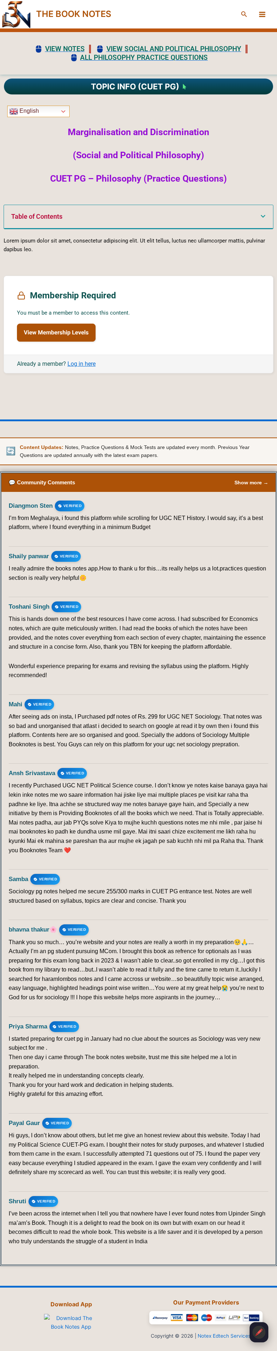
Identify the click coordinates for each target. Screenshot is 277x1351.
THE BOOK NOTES (73, 14)
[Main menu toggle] (262, 14)
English (28, 111)
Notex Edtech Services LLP (229, 1336)
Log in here (81, 363)
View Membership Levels (56, 332)
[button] (244, 14)
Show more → (251, 482)
